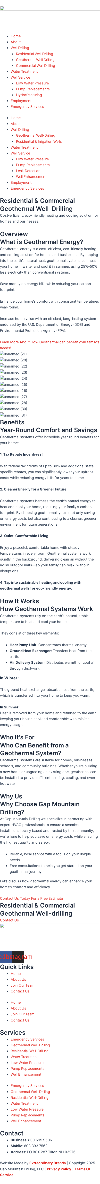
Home (16, 36)
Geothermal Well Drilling (35, 60)
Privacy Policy (59, 1169)
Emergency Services (27, 106)
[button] (31, 898)
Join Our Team (22, 985)
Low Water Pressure (32, 83)
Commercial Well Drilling (35, 65)
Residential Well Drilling (34, 54)
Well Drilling (20, 48)
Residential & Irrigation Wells (39, 141)
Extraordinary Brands (47, 1163)
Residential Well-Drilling (30, 1051)
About (16, 42)
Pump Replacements (33, 89)
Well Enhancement (31, 176)
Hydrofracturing (29, 95)
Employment (21, 101)
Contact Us (20, 991)
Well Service (20, 77)
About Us (18, 979)
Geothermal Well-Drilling (35, 135)
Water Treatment (24, 71)
